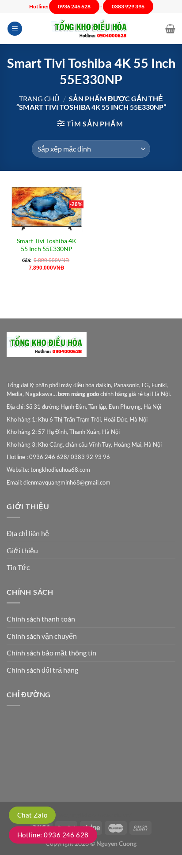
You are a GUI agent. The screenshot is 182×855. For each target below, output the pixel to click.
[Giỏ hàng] (170, 28)
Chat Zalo (32, 815)
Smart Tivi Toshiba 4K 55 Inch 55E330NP (46, 244)
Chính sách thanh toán (41, 618)
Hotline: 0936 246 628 (53, 835)
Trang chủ (39, 98)
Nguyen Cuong (116, 843)
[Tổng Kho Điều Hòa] (91, 28)
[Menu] (15, 29)
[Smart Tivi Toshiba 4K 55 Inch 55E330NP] (47, 208)
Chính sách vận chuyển (42, 636)
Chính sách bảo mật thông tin (51, 652)
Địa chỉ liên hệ (28, 533)
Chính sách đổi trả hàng (42, 670)
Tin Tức (18, 567)
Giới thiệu (22, 550)
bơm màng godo (78, 393)
